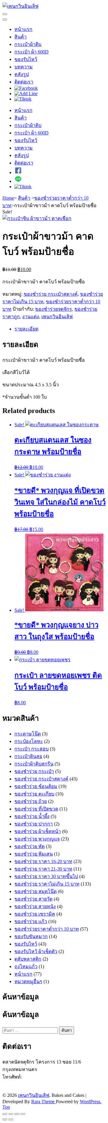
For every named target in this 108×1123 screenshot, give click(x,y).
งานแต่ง (30, 316)
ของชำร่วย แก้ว (30, 921)
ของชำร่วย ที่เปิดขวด (36, 808)
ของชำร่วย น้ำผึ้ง (32, 816)
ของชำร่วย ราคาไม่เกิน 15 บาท (47, 883)
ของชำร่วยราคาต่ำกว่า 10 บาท (46, 928)
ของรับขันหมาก (31, 936)
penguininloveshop (41, 1088)
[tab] (60, 329)
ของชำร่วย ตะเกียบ (34, 793)
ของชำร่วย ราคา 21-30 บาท (43, 868)
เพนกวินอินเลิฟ (57, 316)
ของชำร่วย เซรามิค (34, 913)
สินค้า (20, 36)
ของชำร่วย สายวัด (33, 898)
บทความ (23, 66)
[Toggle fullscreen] (16, 1114)
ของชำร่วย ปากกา (33, 823)
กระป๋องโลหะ (28, 741)
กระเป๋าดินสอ (28, 756)
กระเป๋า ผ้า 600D (31, 51)
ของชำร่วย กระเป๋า (34, 771)
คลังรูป (21, 74)
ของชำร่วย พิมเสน (33, 853)
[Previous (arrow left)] (4, 1119)
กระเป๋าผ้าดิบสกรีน (33, 763)
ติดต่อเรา (23, 81)
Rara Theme (43, 1101)
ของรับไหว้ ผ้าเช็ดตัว (35, 951)
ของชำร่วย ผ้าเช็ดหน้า (37, 831)
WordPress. (90, 1101)
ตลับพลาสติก (27, 958)
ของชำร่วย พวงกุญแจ (37, 838)
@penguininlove (35, 1083)
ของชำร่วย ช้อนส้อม (35, 786)
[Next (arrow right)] (10, 1119)
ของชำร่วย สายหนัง (35, 906)
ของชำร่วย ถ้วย (30, 801)
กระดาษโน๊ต (27, 733)
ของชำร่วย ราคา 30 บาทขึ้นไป (46, 876)
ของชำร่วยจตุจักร (53, 309)
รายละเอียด (26, 328)
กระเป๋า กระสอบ (31, 748)
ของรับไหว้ (25, 59)
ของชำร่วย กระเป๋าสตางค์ (51, 294)
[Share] (10, 1114)
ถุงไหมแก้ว (26, 966)
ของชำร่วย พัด (29, 846)
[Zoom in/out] (22, 1114)
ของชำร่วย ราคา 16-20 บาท (43, 861)
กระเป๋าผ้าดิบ (27, 44)
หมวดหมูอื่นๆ (28, 981)
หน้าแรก (23, 29)
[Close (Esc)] (4, 1114)
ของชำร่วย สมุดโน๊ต (35, 891)
